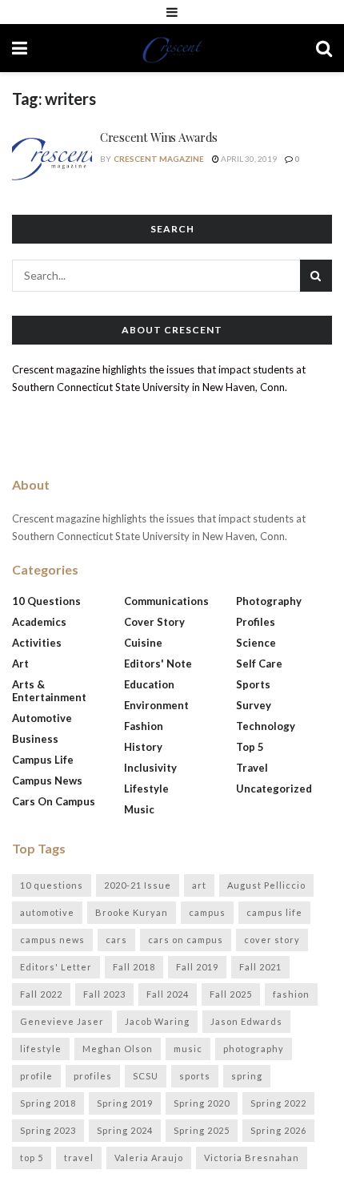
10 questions (51, 885)
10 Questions (46, 601)
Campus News (47, 780)
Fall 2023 (104, 994)
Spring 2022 (278, 1103)
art (199, 885)
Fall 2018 (134, 967)
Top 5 (250, 746)
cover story (272, 939)
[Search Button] (324, 48)
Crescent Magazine (159, 158)
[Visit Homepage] (172, 48)
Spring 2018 (48, 1103)
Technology (265, 726)
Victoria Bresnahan (251, 1157)
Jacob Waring (157, 1021)
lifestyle (41, 1048)
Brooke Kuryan (131, 912)
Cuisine (143, 642)
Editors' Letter (56, 967)
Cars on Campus (53, 801)
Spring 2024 (125, 1130)
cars (116, 939)
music (188, 1048)
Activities (37, 642)
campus (207, 912)
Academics (39, 621)
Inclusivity (150, 767)
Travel (252, 767)
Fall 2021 (260, 967)
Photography (269, 601)
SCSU (145, 1076)
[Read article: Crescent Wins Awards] (52, 158)
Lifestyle (146, 788)
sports (194, 1076)
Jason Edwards (246, 1021)
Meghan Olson (117, 1048)
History (143, 746)
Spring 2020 (202, 1103)
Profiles (255, 621)
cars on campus (185, 939)
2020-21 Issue (137, 885)
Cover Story (154, 621)
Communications (166, 601)
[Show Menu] (172, 12)
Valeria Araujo (148, 1157)
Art (20, 663)
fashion (291, 994)
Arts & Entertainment (49, 691)
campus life (274, 912)
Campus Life (43, 759)
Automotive (42, 718)
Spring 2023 (48, 1130)
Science (256, 642)
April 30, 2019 (248, 158)
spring (246, 1076)
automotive (47, 912)
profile (36, 1076)
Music (139, 809)
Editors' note (158, 663)
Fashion (143, 726)
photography (253, 1048)
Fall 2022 (41, 994)
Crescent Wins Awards (159, 137)
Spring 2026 (278, 1130)
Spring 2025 (202, 1130)
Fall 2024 (167, 994)
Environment (156, 705)
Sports (253, 684)
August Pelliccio (266, 885)
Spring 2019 (125, 1103)
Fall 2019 (197, 967)
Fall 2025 (231, 994)
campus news (52, 939)
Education (149, 684)
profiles (93, 1076)
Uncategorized (274, 788)
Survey (253, 705)
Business (35, 738)
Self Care (259, 663)
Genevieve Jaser (62, 1021)
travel (79, 1157)
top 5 (31, 1157)
